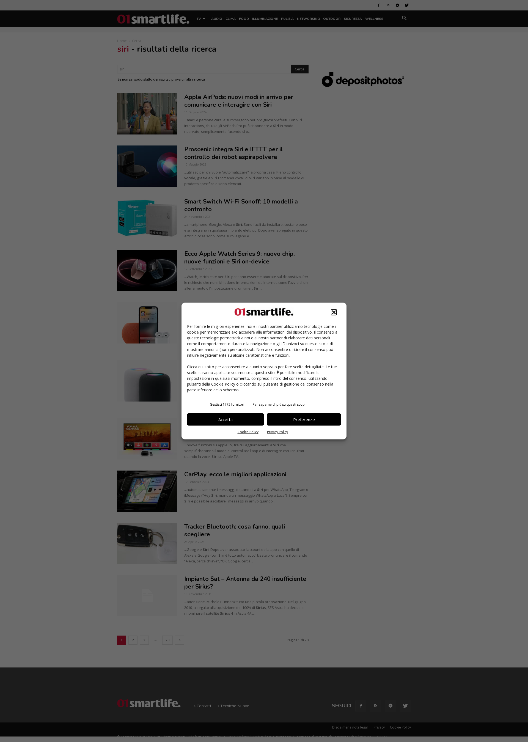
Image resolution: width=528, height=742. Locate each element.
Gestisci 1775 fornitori (227, 404)
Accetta (225, 419)
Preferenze (304, 419)
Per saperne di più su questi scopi (279, 404)
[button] (334, 312)
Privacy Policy (277, 431)
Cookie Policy (248, 431)
